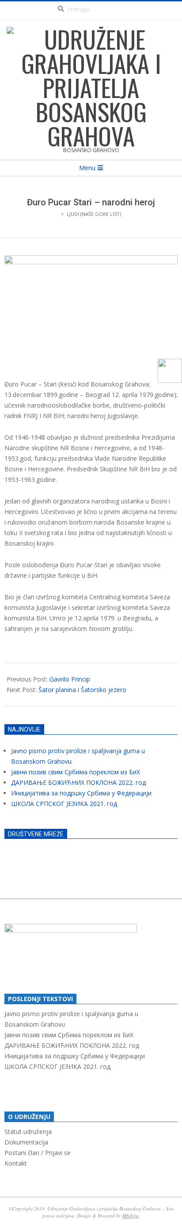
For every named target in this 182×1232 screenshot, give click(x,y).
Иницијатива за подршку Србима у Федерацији (81, 793)
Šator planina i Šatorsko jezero (82, 689)
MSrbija (130, 1215)
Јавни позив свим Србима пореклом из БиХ (75, 772)
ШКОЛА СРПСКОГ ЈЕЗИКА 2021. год (64, 803)
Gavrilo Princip (69, 679)
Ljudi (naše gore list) (94, 214)
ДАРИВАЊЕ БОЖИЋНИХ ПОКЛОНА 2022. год (78, 782)
